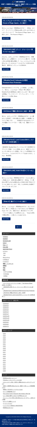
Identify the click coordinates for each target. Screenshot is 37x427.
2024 (4, 337)
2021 (4, 344)
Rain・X (5, 245)
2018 (4, 350)
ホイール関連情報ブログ (9, 391)
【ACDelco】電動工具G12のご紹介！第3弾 (14, 292)
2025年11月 (6, 318)
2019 (4, 348)
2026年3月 (6, 310)
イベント (5, 251)
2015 (4, 356)
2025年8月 (6, 324)
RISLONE (5, 247)
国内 (4, 253)
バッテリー (6, 261)
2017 (4, 352)
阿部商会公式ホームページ (10, 378)
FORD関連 (6, 274)
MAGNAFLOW (7, 241)
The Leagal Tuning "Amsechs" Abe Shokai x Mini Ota (16, 393)
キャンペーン (6, 257)
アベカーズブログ (7, 403)
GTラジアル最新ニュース (9, 401)
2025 (4, 335)
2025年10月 (6, 320)
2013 (4, 360)
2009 (4, 368)
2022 (4, 342)
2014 (4, 358)
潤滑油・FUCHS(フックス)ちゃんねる (13, 389)
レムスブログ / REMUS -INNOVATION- (13, 405)
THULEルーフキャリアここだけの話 (12, 380)
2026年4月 (6, 307)
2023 (4, 339)
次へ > (18, 227)
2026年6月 (6, 303)
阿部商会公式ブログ (8, 407)
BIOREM (5, 239)
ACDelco (5, 236)
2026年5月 (6, 305)
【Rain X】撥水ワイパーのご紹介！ (15, 201)
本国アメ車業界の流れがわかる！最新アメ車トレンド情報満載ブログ (18, 4)
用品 (4, 267)
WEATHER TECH (7, 249)
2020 (4, 346)
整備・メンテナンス (8, 263)
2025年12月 (6, 316)
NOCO (4, 243)
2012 (4, 362)
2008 (4, 371)
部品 (4, 270)
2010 (4, 366)
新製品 (4, 265)
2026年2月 (6, 312)
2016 (4, 354)
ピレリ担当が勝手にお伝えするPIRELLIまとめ (15, 395)
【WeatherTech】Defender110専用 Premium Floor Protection (19, 290)
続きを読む (6, 38)
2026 (4, 333)
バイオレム (6, 259)
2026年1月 (6, 314)
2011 (4, 364)
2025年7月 (6, 326)
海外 (4, 255)
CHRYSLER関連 (7, 272)
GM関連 (5, 276)
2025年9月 (6, 322)
